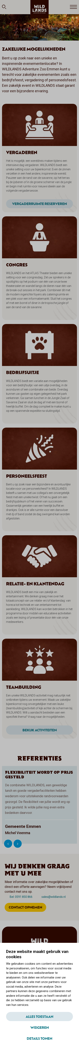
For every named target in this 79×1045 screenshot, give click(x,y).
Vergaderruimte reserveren (39, 203)
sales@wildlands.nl (54, 896)
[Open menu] (73, 7)
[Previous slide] (8, 844)
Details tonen (39, 1038)
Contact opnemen (25, 907)
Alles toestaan (39, 1016)
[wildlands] (39, 9)
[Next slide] (18, 844)
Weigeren (39, 1027)
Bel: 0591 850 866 (21, 896)
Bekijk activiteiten (39, 730)
